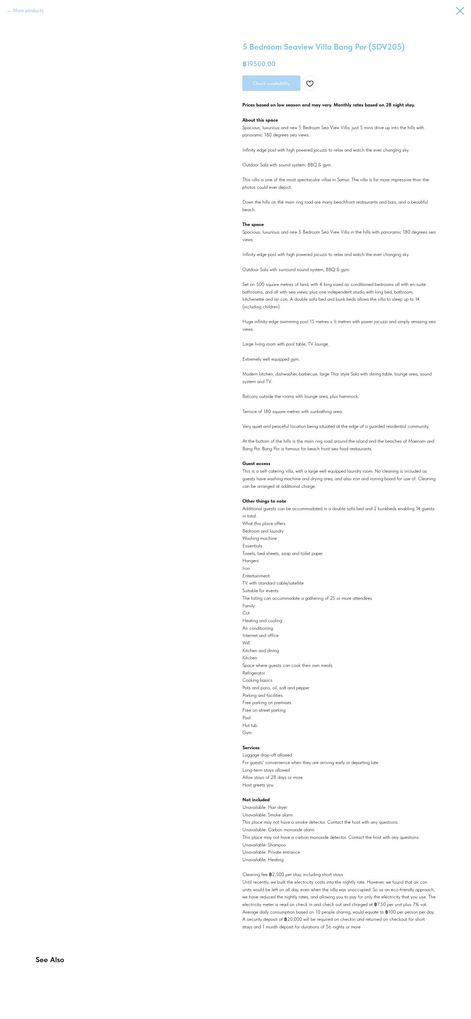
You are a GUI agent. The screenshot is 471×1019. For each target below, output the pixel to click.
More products (28, 10)
